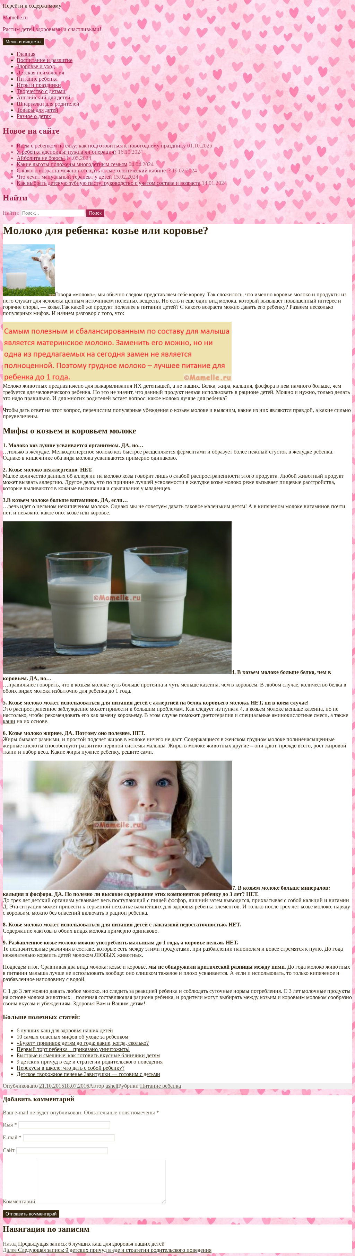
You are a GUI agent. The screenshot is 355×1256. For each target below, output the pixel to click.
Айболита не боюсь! (41, 158)
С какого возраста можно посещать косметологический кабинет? (94, 170)
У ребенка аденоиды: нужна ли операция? (66, 152)
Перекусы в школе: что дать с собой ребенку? (70, 1068)
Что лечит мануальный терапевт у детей (64, 177)
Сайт (9, 1150)
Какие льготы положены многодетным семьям (72, 164)
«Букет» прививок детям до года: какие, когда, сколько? (83, 1043)
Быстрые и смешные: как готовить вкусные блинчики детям (88, 1055)
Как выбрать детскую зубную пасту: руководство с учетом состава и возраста (108, 183)
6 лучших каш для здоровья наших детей (65, 1030)
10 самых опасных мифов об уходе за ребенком (72, 1037)
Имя (10, 1125)
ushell (111, 1086)
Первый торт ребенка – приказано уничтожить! (73, 1049)
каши (9, 721)
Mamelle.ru (15, 17)
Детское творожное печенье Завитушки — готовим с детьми (88, 1074)
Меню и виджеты (23, 41)
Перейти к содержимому (32, 6)
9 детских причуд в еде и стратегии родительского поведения (90, 1062)
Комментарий (19, 1201)
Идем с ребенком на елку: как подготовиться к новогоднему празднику (101, 146)
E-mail (12, 1137)
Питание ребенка (160, 1086)
